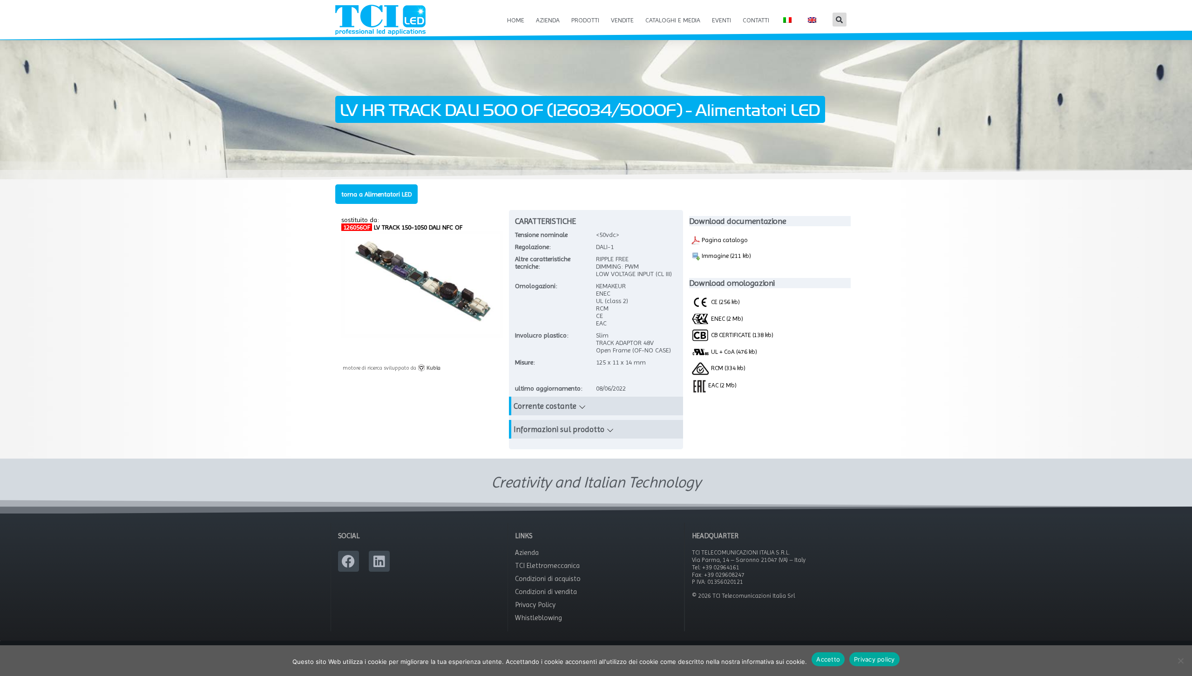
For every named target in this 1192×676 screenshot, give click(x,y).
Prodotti (585, 20)
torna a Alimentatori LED (376, 194)
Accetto (828, 659)
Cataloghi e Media (672, 20)
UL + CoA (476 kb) (733, 351)
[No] (1180, 660)
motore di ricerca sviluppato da (391, 368)
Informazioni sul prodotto (559, 429)
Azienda (548, 20)
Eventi (721, 20)
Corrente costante (545, 406)
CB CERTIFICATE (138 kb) (741, 334)
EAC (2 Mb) (722, 385)
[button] (840, 20)
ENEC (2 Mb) (726, 318)
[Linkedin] (379, 561)
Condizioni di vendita (546, 592)
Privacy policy (874, 659)
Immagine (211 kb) (725, 255)
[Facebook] (348, 561)
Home (515, 20)
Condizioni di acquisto (548, 579)
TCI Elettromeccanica (547, 565)
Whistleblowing (538, 618)
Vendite (622, 20)
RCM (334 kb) (727, 368)
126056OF (356, 227)
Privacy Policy (535, 605)
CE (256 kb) (725, 301)
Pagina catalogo (724, 239)
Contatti (756, 20)
